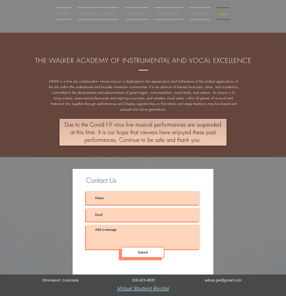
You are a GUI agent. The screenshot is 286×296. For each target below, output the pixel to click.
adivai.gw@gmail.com (223, 280)
